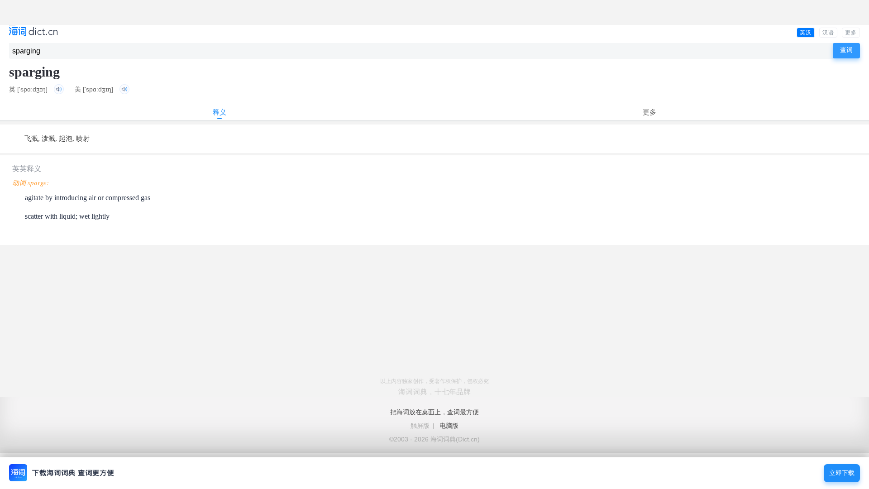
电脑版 (448, 425)
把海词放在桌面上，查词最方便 (434, 412)
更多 (851, 32)
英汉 (806, 32)
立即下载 (842, 473)
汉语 (828, 32)
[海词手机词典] (33, 32)
